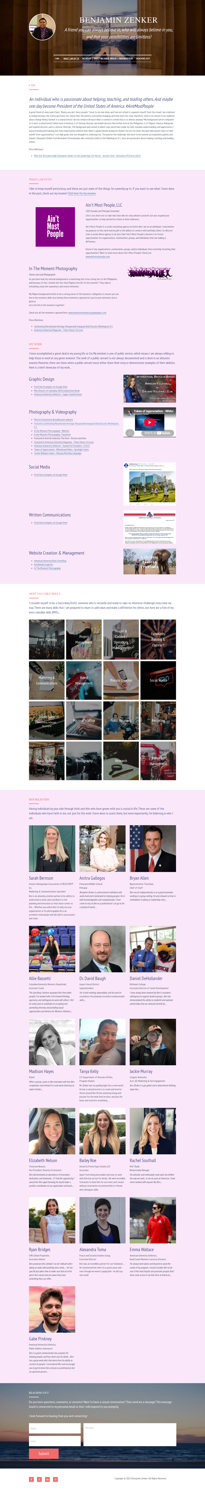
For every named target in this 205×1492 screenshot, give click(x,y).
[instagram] (55, 1479)
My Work (86, 58)
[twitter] (39, 1479)
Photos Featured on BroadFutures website (53, 419)
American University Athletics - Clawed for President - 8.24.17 (62, 445)
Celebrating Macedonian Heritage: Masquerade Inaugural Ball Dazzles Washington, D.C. (73, 326)
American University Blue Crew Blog (50, 560)
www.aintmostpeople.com (98, 256)
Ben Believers (126, 58)
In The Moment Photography (47, 568)
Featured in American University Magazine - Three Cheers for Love (64, 442)
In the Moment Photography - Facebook (52, 434)
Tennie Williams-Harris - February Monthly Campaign (57, 453)
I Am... (57, 58)
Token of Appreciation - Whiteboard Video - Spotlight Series (61, 449)
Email (33, 1441)
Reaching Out (143, 58)
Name (33, 1428)
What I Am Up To (71, 58)
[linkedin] (47, 1479)
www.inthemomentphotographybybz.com (87, 312)
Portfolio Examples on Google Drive (50, 386)
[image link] (149, 561)
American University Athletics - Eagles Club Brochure (58, 394)
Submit (44, 1453)
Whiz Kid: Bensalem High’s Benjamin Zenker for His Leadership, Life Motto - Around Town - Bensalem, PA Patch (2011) (87, 155)
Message (89, 1427)
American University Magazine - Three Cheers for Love (58, 330)
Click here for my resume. (82, 193)
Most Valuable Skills (105, 58)
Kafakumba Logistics (43, 564)
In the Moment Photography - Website (51, 430)
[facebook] (31, 1479)
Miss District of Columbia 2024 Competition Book (57, 390)
